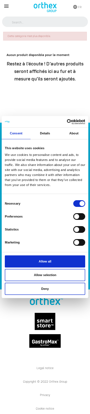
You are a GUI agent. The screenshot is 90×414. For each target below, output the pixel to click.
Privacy (45, 395)
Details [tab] (45, 133)
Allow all (45, 261)
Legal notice (45, 368)
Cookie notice (45, 408)
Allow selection (45, 275)
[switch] (79, 216)
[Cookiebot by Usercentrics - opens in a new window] (67, 122)
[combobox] (45, 22)
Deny (45, 288)
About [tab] (73, 133)
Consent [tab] (16, 133)
